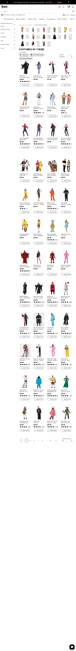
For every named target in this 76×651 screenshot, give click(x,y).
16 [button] (50, 440)
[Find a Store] (59, 7)
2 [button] (30, 440)
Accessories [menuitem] (51, 19)
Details (59, 2)
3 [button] (34, 440)
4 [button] (38, 440)
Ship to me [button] (25, 55)
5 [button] (42, 440)
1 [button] (26, 440)
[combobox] (38, 11)
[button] (36, 54)
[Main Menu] (73, 7)
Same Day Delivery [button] (27, 58)
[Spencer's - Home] (4, 7)
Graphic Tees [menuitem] (32, 19)
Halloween (29, 25)
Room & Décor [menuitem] (63, 19)
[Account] (63, 7)
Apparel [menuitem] (42, 19)
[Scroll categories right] (74, 19)
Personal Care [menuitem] (9, 19)
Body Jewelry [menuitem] (20, 19)
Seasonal (21, 25)
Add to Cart (26, 85)
